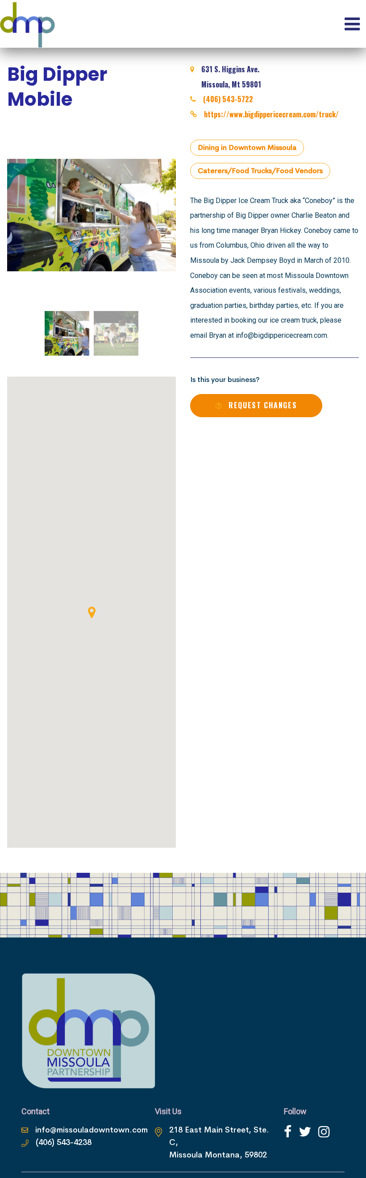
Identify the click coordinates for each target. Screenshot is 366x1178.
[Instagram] (324, 1132)
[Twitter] (305, 1132)
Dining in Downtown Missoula (247, 147)
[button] (91, 612)
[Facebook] (287, 1132)
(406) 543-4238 (64, 1142)
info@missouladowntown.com (91, 1130)
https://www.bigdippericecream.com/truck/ (271, 114)
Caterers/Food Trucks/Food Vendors (260, 170)
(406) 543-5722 (228, 99)
